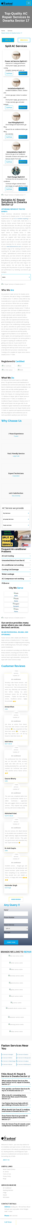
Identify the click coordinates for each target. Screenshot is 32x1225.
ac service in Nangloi (7, 1054)
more (3, 277)
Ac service (6, 1171)
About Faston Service (9, 1169)
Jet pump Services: (8, 519)
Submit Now (11, 942)
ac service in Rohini (7, 1058)
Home (3, 30)
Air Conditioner (7, 1188)
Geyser (5, 1195)
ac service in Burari (7, 1064)
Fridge (4, 1192)
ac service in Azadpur (23, 1061)
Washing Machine (8, 1190)
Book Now (22, 73)
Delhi (16, 595)
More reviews (16, 899)
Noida (16, 601)
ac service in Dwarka (22, 1054)
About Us (6, 1160)
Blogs (4, 1178)
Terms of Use (7, 1174)
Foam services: (7, 525)
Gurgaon (16, 606)
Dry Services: (7, 513)
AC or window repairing (21, 218)
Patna (16, 611)
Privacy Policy (7, 1176)
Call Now (9, 73)
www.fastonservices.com (13, 246)
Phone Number (9, 917)
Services (10, 30)
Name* (6, 910)
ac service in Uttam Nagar (9, 1061)
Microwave (6, 1197)
